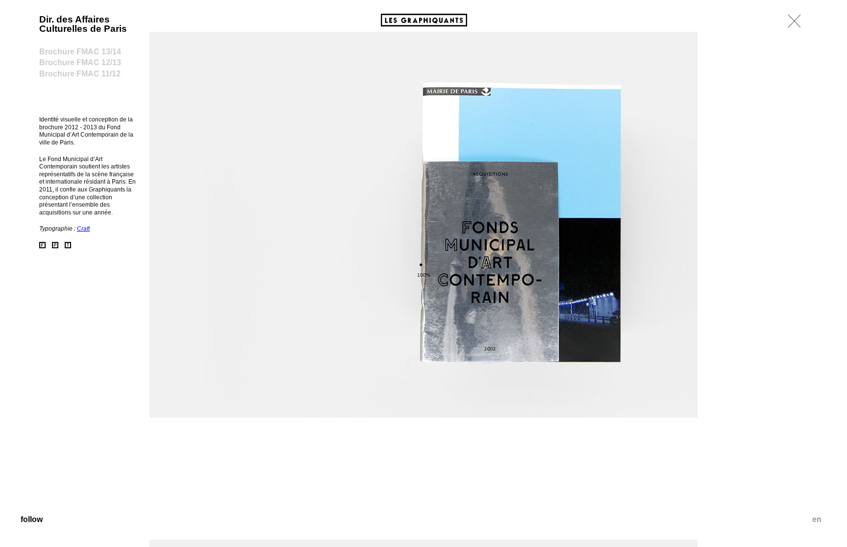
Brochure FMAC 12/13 (80, 62)
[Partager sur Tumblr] (68, 245)
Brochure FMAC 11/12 (80, 74)
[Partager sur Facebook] (42, 245)
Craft (83, 228)
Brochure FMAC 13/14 (80, 52)
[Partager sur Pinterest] (55, 245)
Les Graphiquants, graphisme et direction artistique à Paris (424, 20)
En (817, 519)
